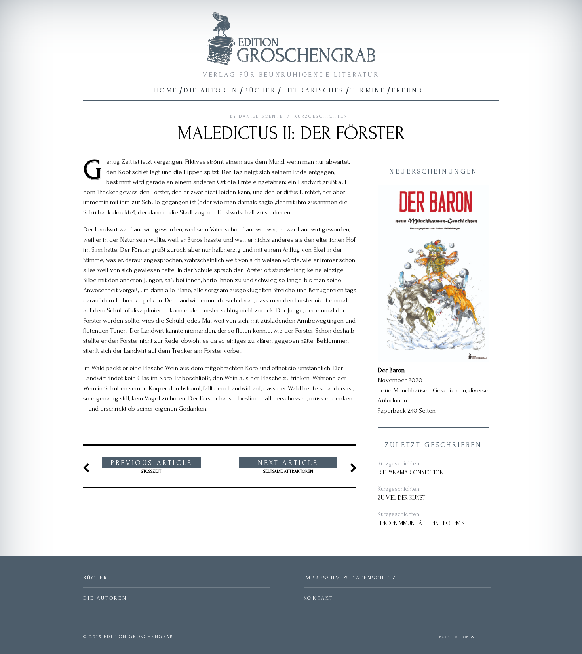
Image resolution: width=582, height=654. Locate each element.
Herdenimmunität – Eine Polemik (421, 523)
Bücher (260, 90)
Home (166, 90)
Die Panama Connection (410, 472)
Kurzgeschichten (321, 116)
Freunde (410, 90)
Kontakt (319, 598)
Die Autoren (211, 90)
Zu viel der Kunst (402, 498)
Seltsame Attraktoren (288, 466)
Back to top (455, 637)
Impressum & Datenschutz (350, 578)
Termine (368, 90)
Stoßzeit (151, 466)
